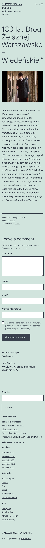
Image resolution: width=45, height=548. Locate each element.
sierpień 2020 (8, 460)
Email (5, 295)
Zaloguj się (6, 508)
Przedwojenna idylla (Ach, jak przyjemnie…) (22, 437)
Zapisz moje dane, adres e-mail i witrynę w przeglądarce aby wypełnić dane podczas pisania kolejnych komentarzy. (23, 326)
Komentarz (7, 253)
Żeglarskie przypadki (11, 422)
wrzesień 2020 (8, 456)
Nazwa (6, 281)
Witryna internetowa (11, 309)
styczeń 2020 (8, 468)
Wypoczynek (8, 493)
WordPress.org (8, 519)
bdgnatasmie (9, 220)
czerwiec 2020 (8, 464)
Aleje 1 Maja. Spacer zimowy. (15, 433)
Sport (4, 490)
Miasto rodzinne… (10, 429)
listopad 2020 (8, 453)
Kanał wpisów (8, 512)
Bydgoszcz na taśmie (17, 532)
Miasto (5, 482)
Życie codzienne (9, 497)
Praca (17, 223)
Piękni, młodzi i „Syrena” (13, 425)
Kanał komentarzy (10, 516)
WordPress (26, 538)
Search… (6, 392)
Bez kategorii (8, 478)
